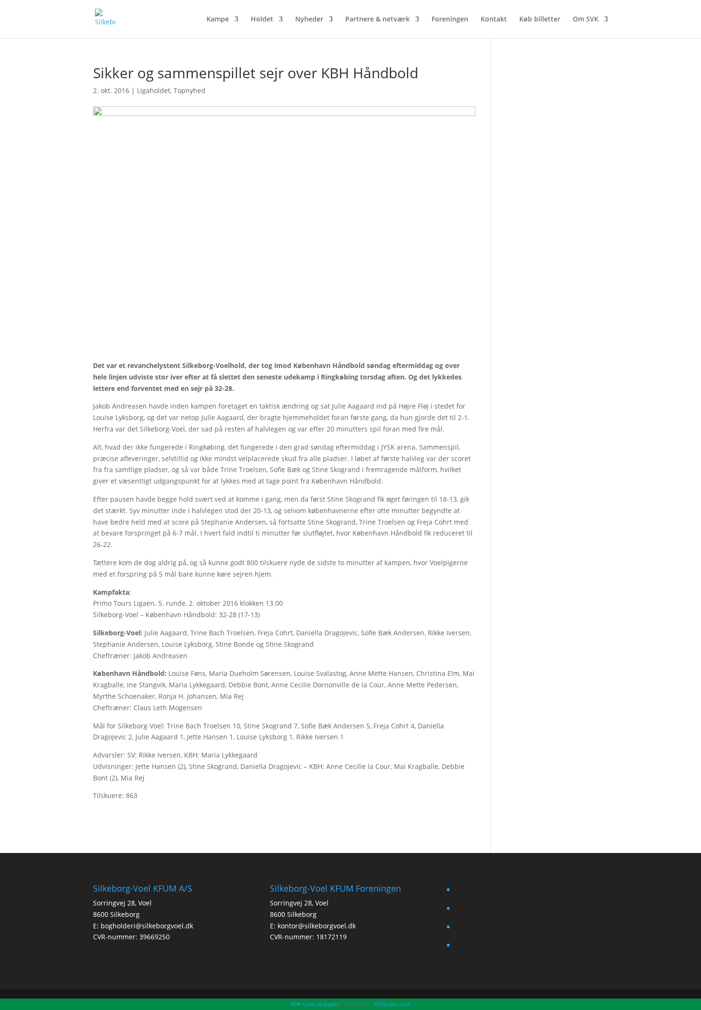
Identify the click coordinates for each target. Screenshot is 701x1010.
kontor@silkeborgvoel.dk (317, 925)
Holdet (262, 19)
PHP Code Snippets (315, 1004)
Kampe (217, 19)
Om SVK (585, 19)
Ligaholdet (153, 90)
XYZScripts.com (392, 1004)
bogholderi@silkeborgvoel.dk (147, 925)
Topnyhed (190, 90)
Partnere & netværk (377, 19)
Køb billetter (539, 19)
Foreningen (450, 19)
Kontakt (494, 19)
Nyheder (309, 19)
